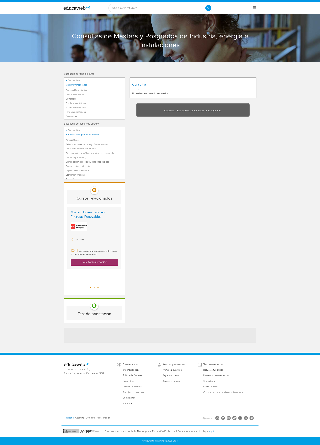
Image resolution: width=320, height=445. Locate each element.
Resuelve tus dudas (213, 370)
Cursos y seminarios (75, 94)
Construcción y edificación (78, 166)
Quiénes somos (130, 364)
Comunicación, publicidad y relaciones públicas (87, 162)
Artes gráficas (72, 140)
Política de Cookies (132, 375)
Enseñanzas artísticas (76, 103)
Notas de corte (210, 386)
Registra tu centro (171, 375)
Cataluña (79, 417)
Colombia (90, 417)
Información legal (131, 370)
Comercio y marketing (76, 157)
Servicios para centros (173, 364)
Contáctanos (129, 397)
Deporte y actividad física (77, 170)
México (106, 417)
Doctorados (71, 99)
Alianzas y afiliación (132, 386)
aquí (211, 431)
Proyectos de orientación (216, 375)
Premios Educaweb (172, 370)
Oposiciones (71, 116)
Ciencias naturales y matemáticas (81, 148)
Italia (99, 417)
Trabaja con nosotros (133, 392)
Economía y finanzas (75, 175)
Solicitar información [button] (94, 262)
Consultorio (209, 381)
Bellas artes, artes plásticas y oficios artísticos (87, 144)
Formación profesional (76, 112)
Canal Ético (128, 381)
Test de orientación (94, 314)
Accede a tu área (171, 381)
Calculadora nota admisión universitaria (223, 392)
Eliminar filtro (73, 80)
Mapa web (128, 403)
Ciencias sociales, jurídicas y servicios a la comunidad (90, 153)
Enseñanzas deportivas (76, 107)
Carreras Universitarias (76, 90)
